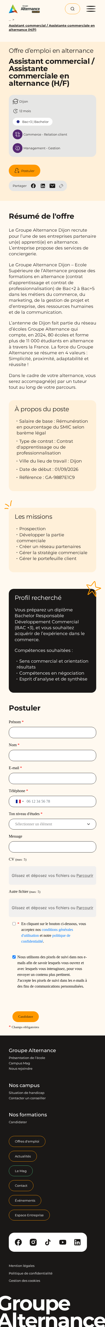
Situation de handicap (26, 1092)
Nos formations (28, 1114)
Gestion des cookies (24, 1280)
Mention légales (21, 1265)
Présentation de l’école (27, 1057)
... (10, 19)
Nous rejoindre (20, 1068)
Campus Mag (19, 1063)
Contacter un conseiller (27, 1098)
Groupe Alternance (32, 1050)
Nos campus (24, 1085)
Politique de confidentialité (30, 1273)
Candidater (18, 1122)
